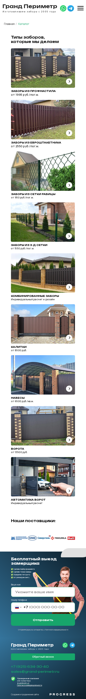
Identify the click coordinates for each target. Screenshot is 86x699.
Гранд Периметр (29, 6)
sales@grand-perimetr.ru (35, 672)
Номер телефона (19, 600)
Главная (9, 24)
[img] (63, 8)
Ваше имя (16, 584)
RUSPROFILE (23, 683)
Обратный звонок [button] (43, 656)
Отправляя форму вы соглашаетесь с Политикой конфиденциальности (43, 630)
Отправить (43, 620)
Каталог (23, 24)
